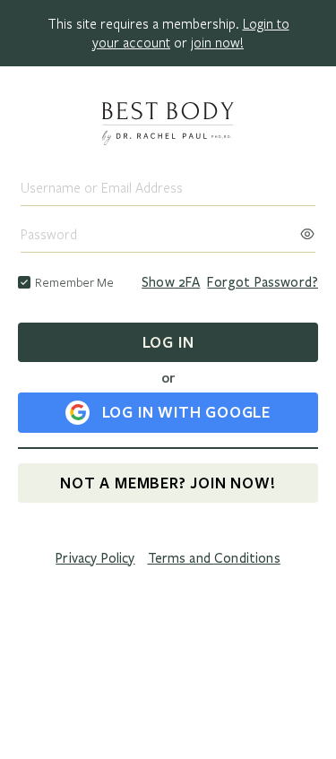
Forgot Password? (262, 282)
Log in (168, 342)
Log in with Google (186, 411)
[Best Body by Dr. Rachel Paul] (168, 125)
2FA (171, 282)
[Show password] (307, 228)
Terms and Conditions (214, 558)
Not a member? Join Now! (167, 482)
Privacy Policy (95, 558)
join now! (217, 42)
